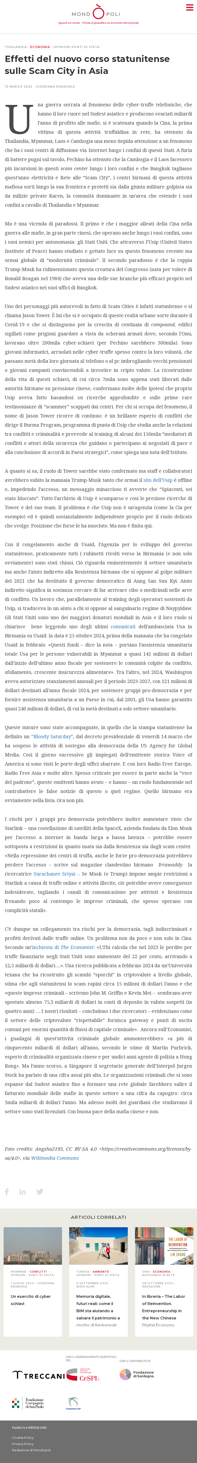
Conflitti (38, 1271)
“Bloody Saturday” (52, 736)
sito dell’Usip (157, 480)
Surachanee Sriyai (54, 874)
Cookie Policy (23, 1437)
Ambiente (101, 1271)
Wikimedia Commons (55, 1158)
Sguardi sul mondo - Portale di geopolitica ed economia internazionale (98, 22)
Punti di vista (85, 47)
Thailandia (16, 47)
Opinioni (62, 47)
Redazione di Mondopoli (31, 1450)
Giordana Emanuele (55, 86)
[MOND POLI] (98, 19)
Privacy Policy (22, 1444)
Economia (40, 47)
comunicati (124, 626)
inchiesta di (62, 947)
